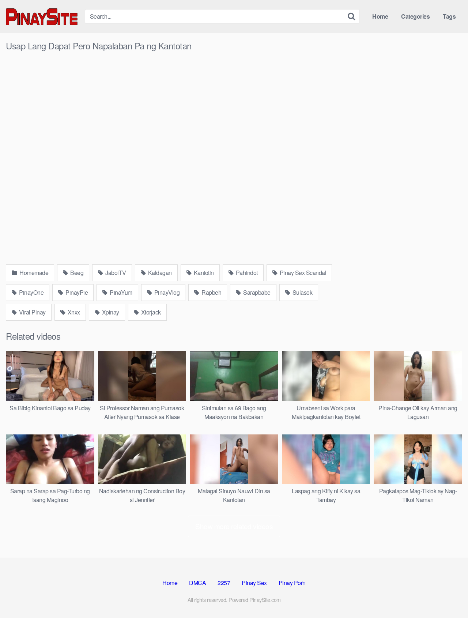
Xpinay (110, 312)
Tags (449, 16)
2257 (224, 583)
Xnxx (73, 312)
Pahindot (246, 272)
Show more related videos (234, 526)
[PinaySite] (42, 16)
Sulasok (301, 292)
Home (380, 16)
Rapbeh (211, 292)
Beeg (76, 272)
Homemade (33, 272)
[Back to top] (448, 594)
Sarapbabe (256, 292)
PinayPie (76, 292)
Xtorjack (150, 312)
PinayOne (31, 292)
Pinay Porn (292, 583)
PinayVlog (166, 292)
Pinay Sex (254, 583)
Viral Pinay (32, 312)
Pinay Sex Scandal (302, 272)
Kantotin (203, 272)
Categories (415, 16)
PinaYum (120, 292)
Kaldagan (159, 272)
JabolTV (115, 272)
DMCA (197, 583)
